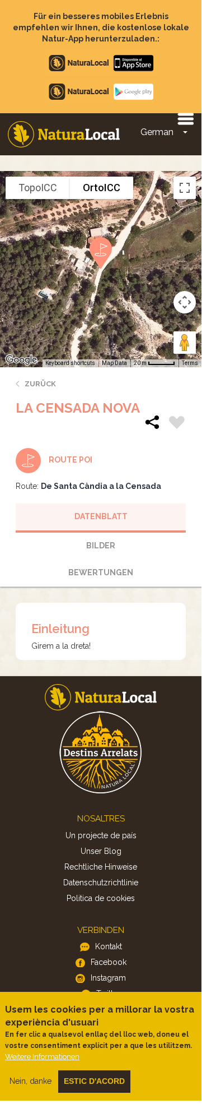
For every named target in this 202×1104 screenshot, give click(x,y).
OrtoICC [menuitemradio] (101, 187)
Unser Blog (101, 851)
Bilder (100, 545)
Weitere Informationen (42, 1056)
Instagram (108, 977)
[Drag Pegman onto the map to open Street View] (184, 342)
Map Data (114, 363)
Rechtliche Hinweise (100, 866)
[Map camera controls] (184, 302)
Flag (177, 424)
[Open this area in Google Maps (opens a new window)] (21, 360)
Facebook (108, 962)
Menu (185, 118)
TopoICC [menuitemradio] (37, 187)
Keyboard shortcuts (70, 363)
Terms (190, 363)
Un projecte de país (101, 835)
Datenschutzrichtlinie (100, 882)
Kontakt (108, 946)
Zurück (40, 384)
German (156, 132)
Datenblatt (101, 516)
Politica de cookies (101, 898)
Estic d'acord (94, 1081)
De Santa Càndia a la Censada (101, 486)
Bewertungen (100, 572)
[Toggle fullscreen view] (184, 188)
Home (64, 134)
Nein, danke (30, 1081)
